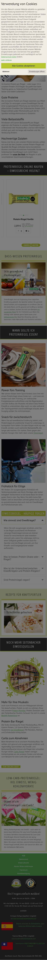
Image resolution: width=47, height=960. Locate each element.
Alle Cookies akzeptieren (23, 65)
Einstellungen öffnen (37, 71)
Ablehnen (5, 71)
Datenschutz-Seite (8, 57)
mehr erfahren (6, 60)
